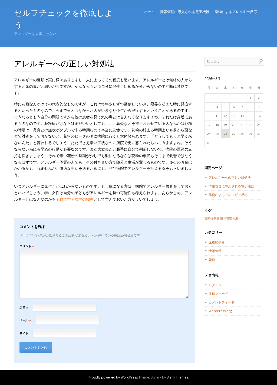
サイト (23, 333)
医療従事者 (212, 218)
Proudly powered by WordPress (113, 377)
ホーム (149, 11)
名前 (23, 307)
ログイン (215, 285)
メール (25, 320)
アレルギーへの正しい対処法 (230, 177)
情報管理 (226, 218)
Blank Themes (177, 377)
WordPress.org (220, 311)
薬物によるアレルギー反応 (236, 11)
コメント (26, 246)
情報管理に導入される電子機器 (184, 11)
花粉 (236, 218)
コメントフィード (222, 302)
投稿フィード (218, 293)
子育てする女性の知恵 (75, 199)
